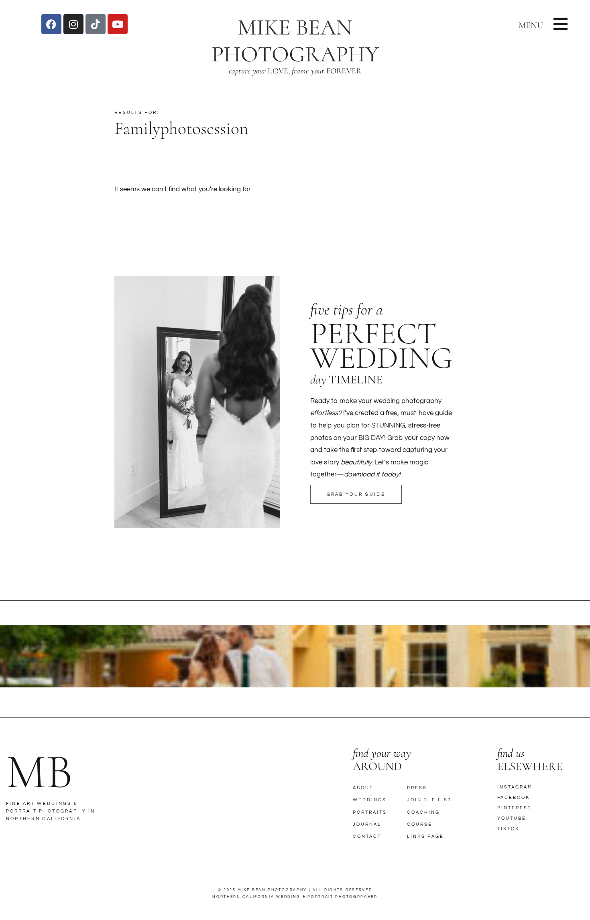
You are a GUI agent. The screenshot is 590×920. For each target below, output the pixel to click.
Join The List (429, 800)
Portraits (370, 812)
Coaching (423, 812)
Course (419, 824)
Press (417, 788)
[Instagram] (73, 24)
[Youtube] (118, 24)
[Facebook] (51, 24)
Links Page (425, 836)
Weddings (370, 800)
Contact (367, 836)
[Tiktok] (95, 24)
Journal (367, 824)
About (363, 788)
